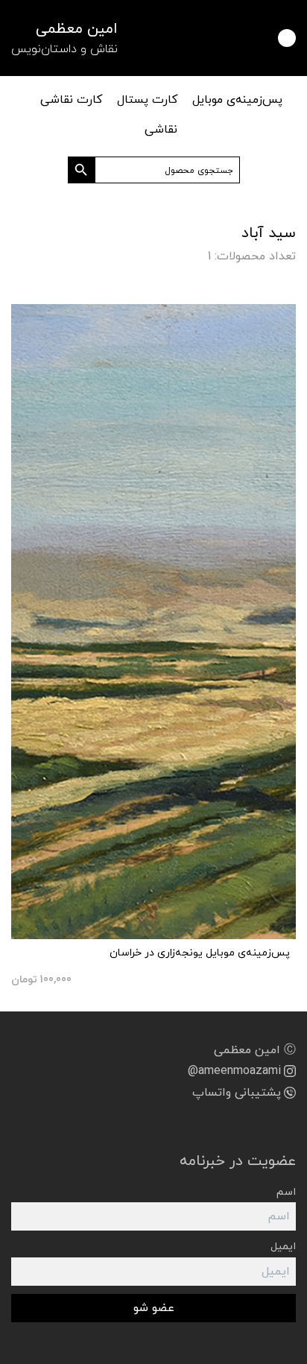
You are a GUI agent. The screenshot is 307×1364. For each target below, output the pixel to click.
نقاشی (161, 129)
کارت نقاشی (71, 100)
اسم (286, 1192)
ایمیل (283, 1246)
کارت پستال (147, 100)
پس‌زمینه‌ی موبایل (237, 100)
